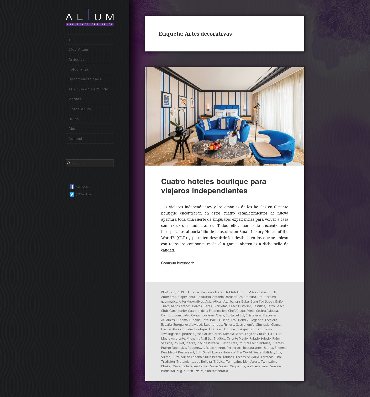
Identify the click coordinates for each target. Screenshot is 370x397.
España (166, 324)
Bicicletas (220, 306)
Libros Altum (79, 108)
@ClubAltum (84, 194)
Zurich (188, 371)
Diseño (224, 320)
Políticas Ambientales (254, 343)
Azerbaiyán (231, 301)
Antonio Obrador (224, 297)
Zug (179, 371)
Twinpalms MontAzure (242, 361)
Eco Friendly (239, 320)
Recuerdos (233, 348)
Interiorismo (262, 329)
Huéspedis (244, 329)
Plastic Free (228, 343)
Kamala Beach (233, 334)
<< (70, 39)
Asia (208, 301)
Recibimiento (215, 348)
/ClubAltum (83, 186)
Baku (245, 301)
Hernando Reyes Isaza (206, 292)
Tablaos (228, 357)
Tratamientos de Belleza (194, 361)
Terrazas (267, 357)
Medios (74, 98)
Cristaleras (254, 315)
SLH (199, 352)
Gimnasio (263, 324)
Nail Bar (206, 338)
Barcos (197, 306)
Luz (278, 334)
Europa (178, 324)
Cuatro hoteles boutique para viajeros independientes (213, 186)
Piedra (190, 343)
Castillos (259, 306)
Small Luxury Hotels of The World (227, 352)
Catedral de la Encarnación (207, 311)
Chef (231, 311)
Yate (265, 366)
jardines (188, 334)
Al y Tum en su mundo (88, 88)
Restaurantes (252, 348)
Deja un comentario (213, 371)
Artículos (76, 59)
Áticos (217, 301)
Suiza (176, 357)
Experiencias (213, 324)
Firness (229, 324)
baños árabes (181, 306)
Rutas (73, 118)
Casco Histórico (240, 306)
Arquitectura (247, 297)
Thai (278, 357)
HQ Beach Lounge (222, 329)
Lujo (271, 334)
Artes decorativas (191, 301)
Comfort (167, 315)
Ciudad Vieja (245, 311)
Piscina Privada (208, 343)
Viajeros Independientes (191, 366)
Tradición (168, 361)
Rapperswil (196, 348)
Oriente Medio (237, 338)
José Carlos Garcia (209, 334)
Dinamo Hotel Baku (203, 320)
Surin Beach (212, 357)
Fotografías (78, 68)
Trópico (218, 361)
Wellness (253, 366)
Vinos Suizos (219, 366)
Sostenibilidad (263, 352)
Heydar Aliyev (171, 329)
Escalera (271, 320)
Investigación (171, 334)
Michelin (193, 338)
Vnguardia (237, 366)
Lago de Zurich (256, 334)
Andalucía (204, 297)
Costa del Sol (235, 315)
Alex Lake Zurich (264, 292)
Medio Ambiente (173, 338)
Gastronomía (245, 324)
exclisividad (193, 324)
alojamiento (186, 297)
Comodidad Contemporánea (194, 315)
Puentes (278, 343)
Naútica (219, 338)
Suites (165, 357)
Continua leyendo (175, 262)
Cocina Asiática (267, 311)
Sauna (268, 348)
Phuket (179, 343)
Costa (220, 315)
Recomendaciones (84, 78)
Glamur (276, 324)
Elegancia (256, 320)
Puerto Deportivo (173, 348)
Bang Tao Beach (262, 301)
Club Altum (78, 49)
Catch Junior (178, 311)
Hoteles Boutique (195, 329)
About (73, 128)
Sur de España (191, 357)
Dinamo (182, 320)
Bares (208, 306)
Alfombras (168, 297)
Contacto (76, 138)
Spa (278, 352)
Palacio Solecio (260, 338)
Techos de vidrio (247, 357)
